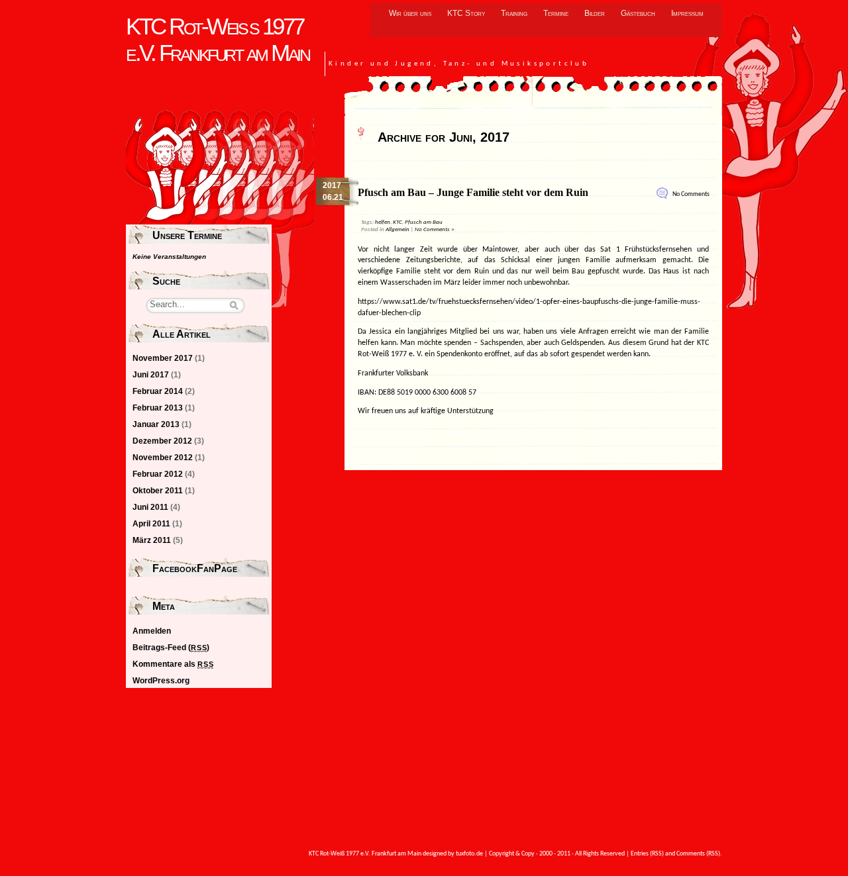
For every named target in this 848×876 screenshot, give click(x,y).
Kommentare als (172, 664)
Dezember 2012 (162, 441)
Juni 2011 (150, 507)
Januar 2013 (156, 424)
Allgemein (397, 229)
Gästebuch (638, 13)
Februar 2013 (157, 408)
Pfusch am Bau (424, 222)
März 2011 (151, 540)
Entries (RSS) (647, 853)
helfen (382, 222)
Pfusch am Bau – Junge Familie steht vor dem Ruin (473, 192)
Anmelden (151, 631)
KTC (397, 222)
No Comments (691, 194)
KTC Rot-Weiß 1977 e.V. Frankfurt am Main (217, 39)
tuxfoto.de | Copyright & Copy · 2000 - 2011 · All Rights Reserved (540, 853)
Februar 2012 (157, 474)
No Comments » (434, 229)
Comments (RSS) (698, 853)
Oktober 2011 (157, 490)
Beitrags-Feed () (170, 647)
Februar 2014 (157, 391)
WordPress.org (160, 680)
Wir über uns (410, 13)
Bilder (594, 13)
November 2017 (162, 358)
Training (514, 13)
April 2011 (151, 523)
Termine (555, 13)
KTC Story (466, 13)
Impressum (687, 13)
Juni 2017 (150, 374)
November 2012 (162, 457)
